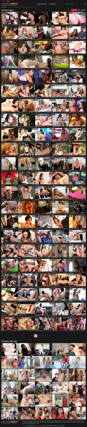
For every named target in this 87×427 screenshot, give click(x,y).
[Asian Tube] (77, 413)
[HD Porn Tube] (26, 413)
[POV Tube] (26, 400)
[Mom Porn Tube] (60, 375)
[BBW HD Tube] (43, 362)
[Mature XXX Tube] (26, 387)
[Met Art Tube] (43, 375)
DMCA (55, 425)
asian (20, 7)
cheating (28, 7)
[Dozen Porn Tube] (60, 349)
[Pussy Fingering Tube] (77, 387)
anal (22, 7)
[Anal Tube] (26, 349)
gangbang (17, 7)
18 (7, 7)
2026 (9, 7)
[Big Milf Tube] (77, 362)
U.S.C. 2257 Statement (61, 425)
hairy (34, 7)
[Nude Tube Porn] (60, 387)
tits (23, 7)
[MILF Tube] (60, 362)
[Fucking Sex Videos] (26, 362)
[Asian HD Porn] (77, 349)
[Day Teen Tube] (43, 349)
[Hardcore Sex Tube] (9, 387)
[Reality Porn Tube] (9, 400)
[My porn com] (60, 400)
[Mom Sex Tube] (9, 362)
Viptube (3, 12)
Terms (47, 425)
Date (79, 10)
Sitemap (44, 425)
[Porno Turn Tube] (9, 375)
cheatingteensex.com (31, 425)
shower (31, 7)
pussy (14, 7)
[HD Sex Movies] (26, 375)
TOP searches (52, 4)
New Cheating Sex (41, 4)
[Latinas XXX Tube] (77, 375)
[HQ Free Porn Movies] (60, 413)
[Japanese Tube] (77, 400)
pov (10, 7)
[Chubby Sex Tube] (9, 349)
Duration (83, 10)
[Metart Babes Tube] (9, 413)
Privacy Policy (51, 425)
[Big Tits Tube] (43, 413)
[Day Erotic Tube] (43, 400)
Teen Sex (7, 1)
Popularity (74, 10)
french (25, 7)
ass (12, 7)
